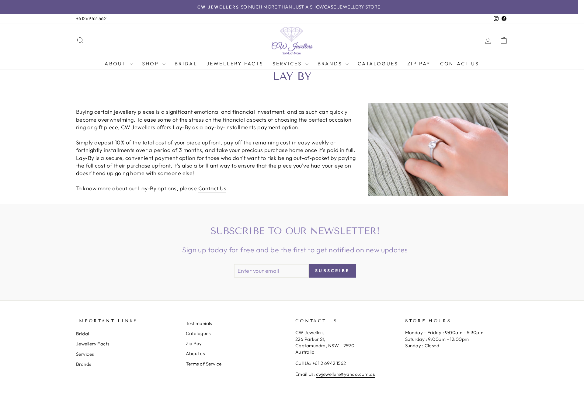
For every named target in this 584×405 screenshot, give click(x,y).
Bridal (186, 64)
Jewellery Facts (235, 64)
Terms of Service (204, 364)
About (116, 64)
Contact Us (459, 64)
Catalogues (378, 64)
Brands (331, 64)
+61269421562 (91, 18)
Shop (151, 64)
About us (195, 353)
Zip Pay (419, 64)
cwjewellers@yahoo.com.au (346, 374)
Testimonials (199, 323)
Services (288, 64)
